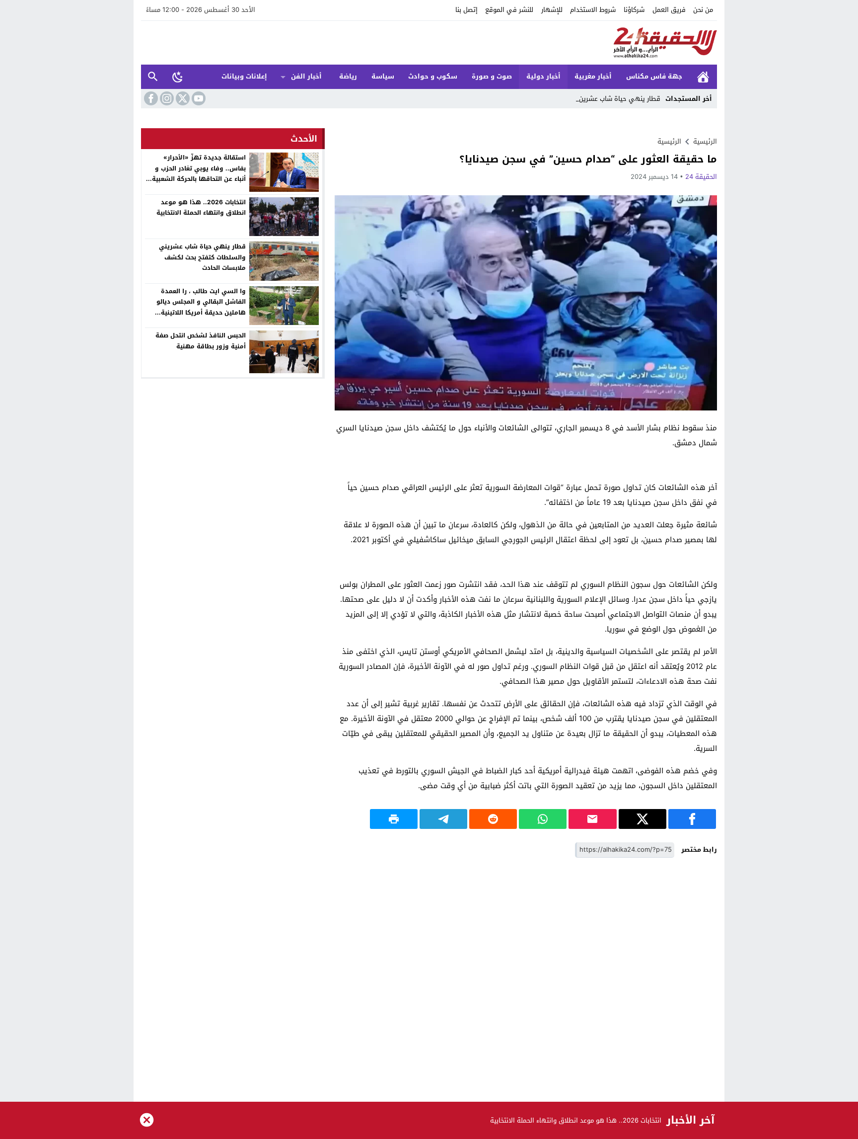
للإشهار (552, 9)
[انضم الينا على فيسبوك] (150, 98)
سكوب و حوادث (432, 76)
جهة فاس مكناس (654, 76)
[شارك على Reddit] (493, 819)
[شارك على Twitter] (642, 819)
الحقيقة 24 (701, 176)
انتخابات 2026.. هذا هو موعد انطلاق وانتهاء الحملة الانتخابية (201, 208)
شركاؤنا (634, 9)
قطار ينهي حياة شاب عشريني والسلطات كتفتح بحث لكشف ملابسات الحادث (202, 257)
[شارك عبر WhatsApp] (542, 819)
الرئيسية (703, 76)
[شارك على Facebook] (692, 819)
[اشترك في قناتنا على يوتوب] (198, 98)
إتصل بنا (466, 9)
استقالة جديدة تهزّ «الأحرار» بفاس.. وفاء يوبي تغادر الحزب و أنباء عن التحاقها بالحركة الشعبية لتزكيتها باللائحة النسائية (199, 173)
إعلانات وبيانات (244, 76)
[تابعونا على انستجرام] (166, 98)
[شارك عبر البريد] (592, 819)
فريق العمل (669, 9)
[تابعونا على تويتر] (182, 98)
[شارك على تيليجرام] (443, 819)
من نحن (703, 9)
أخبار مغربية (593, 76)
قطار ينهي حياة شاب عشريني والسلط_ (604, 98)
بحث (153, 77)
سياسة (382, 76)
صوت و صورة (492, 76)
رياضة (348, 76)
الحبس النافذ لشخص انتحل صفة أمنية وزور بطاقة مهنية (200, 341)
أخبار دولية (543, 76)
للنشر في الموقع (509, 9)
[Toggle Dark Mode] (178, 76)
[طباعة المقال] (393, 819)
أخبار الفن (306, 76)
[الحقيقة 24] (429, 43)
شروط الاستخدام (593, 9)
